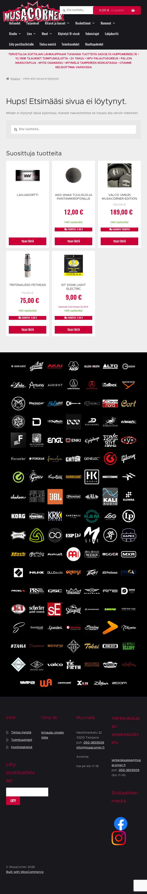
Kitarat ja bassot (55, 23)
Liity (13, 801)
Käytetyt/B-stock (69, 34)
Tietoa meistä (47, 44)
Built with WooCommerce (25, 872)
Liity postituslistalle (21, 44)
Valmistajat (92, 34)
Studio (13, 34)
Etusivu (15, 79)
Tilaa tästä (27, 241)
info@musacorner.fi (90, 747)
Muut (45, 34)
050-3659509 (93, 742)
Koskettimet (83, 23)
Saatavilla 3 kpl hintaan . (73, 307)
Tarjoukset (32, 23)
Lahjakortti (111, 34)
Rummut (106, 23)
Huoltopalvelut (94, 44)
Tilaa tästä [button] (73, 241)
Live (29, 34)
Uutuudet (14, 23)
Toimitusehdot (70, 44)
